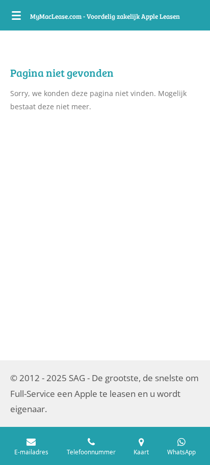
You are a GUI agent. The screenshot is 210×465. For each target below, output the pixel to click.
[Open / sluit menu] (16, 15)
